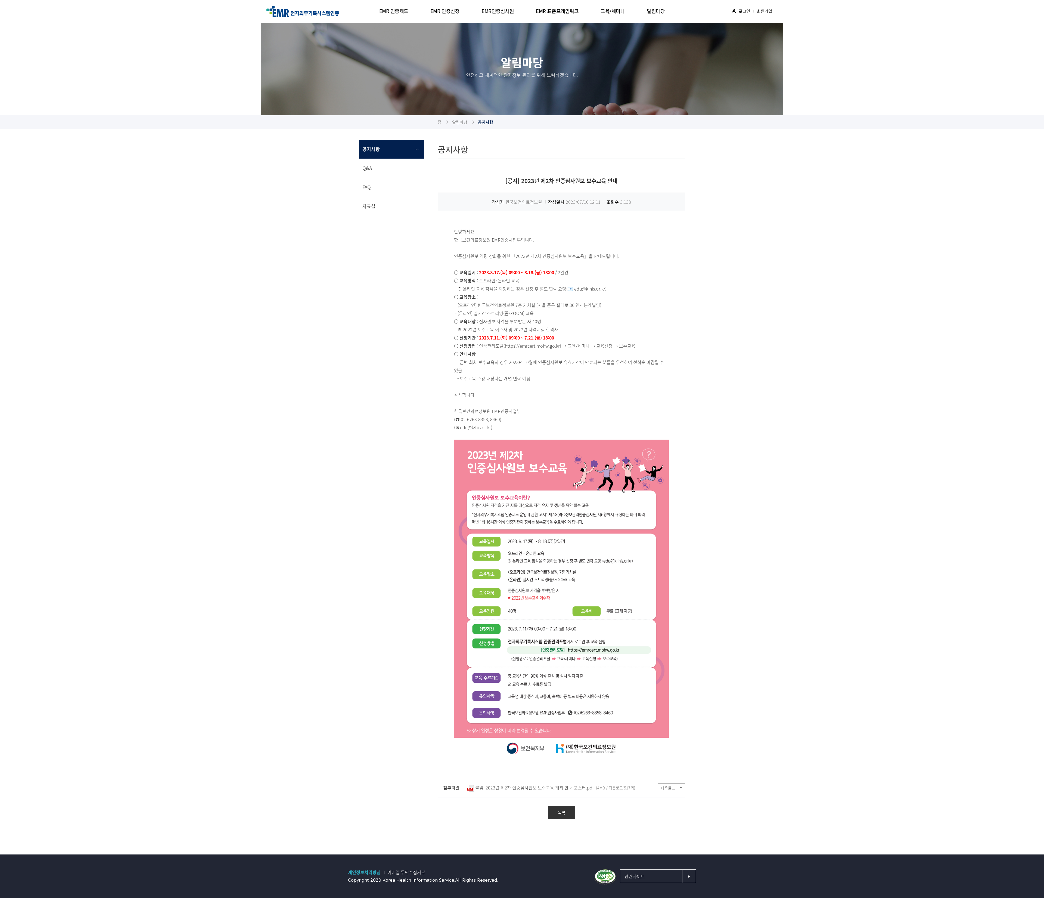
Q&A (367, 168)
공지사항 (371, 149)
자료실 (368, 206)
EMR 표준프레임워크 (557, 11)
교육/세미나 (613, 11)
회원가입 (764, 11)
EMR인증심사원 (497, 11)
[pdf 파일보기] (605, 876)
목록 (562, 813)
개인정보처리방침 (364, 872)
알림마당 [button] (656, 11)
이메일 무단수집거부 (406, 872)
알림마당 (459, 122)
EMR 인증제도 (393, 11)
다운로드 (668, 788)
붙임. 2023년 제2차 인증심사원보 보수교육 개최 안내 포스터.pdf (534, 787)
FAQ (366, 187)
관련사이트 (634, 876)
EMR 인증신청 (444, 11)
